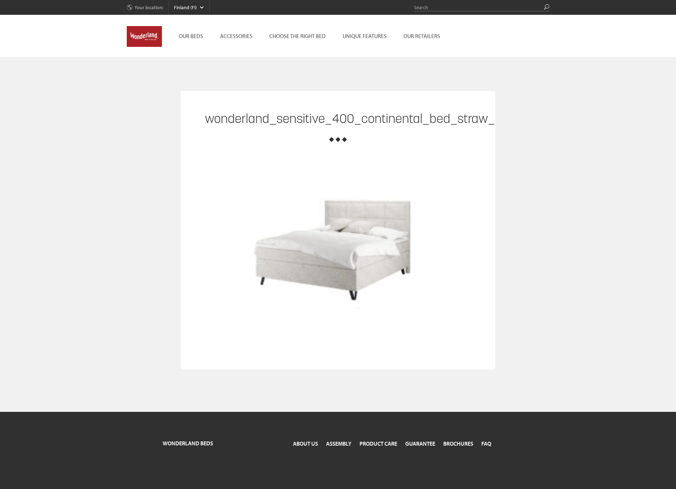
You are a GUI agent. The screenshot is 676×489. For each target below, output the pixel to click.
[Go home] (144, 36)
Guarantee (420, 443)
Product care (378, 443)
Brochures (458, 443)
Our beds (191, 35)
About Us (305, 443)
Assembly (338, 443)
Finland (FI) (185, 7)
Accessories (236, 35)
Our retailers (421, 35)
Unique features (365, 35)
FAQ (486, 443)
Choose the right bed (297, 35)
